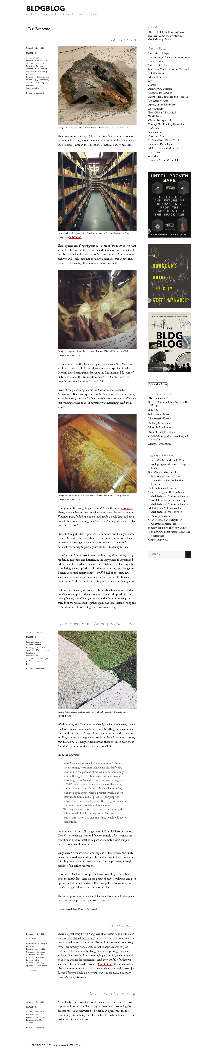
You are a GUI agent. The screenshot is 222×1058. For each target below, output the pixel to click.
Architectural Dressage (160, 89)
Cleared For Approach (160, 121)
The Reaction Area (158, 101)
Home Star (154, 152)
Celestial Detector (157, 65)
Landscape (42, 658)
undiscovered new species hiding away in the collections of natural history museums (96, 143)
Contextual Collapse (159, 53)
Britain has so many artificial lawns (83, 742)
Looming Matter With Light (163, 160)
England (30, 653)
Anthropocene (33, 642)
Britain (41, 647)
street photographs (123, 581)
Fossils (30, 1017)
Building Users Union (159, 423)
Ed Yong (42, 71)
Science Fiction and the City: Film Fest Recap (168, 404)
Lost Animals (155, 109)
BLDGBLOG (45, 8)
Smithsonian (32, 88)
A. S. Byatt (32, 58)
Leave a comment (35, 93)
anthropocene (70, 896)
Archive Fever (124, 39)
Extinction (32, 74)
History (30, 77)
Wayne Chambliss (157, 500)
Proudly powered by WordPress (65, 1046)
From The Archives (161, 394)
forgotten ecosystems (98, 577)
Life (28, 661)
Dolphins (31, 71)
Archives (31, 69)
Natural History (35, 82)
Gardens (30, 658)
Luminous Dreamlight (160, 144)
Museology (31, 80)
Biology (42, 69)
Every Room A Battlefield (162, 113)
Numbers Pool (156, 133)
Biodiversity (33, 645)
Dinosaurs (40, 1012)
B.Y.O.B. (153, 410)
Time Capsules (123, 925)
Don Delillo (32, 650)
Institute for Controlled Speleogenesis (168, 97)
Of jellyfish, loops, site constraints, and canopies (168, 438)
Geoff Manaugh (156, 492)
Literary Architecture (159, 444)
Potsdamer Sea (156, 136)
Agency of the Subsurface (161, 105)
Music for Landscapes (159, 428)
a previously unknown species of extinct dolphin (95, 370)
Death (29, 1012)
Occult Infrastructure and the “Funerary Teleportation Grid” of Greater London (168, 478)
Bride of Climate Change (161, 432)
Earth (45, 650)
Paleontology (33, 960)
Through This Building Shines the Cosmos (166, 127)
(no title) (153, 156)
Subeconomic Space (158, 414)
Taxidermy (42, 965)
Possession (32, 85)
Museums (43, 80)
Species (30, 965)
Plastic (37, 661)
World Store (154, 117)
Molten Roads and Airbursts (163, 148)
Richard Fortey (34, 963)
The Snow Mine (177, 528)
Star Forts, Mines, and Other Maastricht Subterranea (169, 71)
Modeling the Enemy (159, 419)
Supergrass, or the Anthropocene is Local (97, 623)
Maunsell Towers (167, 488)
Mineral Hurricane (158, 77)
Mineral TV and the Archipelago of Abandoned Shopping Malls (170, 464)
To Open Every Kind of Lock (163, 141)
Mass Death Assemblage (113, 993)
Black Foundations (158, 398)
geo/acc (152, 85)
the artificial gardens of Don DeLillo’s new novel (104, 831)
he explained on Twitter (80, 938)
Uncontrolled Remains (160, 93)
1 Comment (31, 970)
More (168, 40)
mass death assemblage (114, 1006)
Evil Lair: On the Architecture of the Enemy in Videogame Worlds (166, 512)
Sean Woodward (157, 472)
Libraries (42, 77)
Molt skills (153, 508)
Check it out (105, 964)
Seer (150, 81)
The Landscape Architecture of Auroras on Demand (169, 59)
